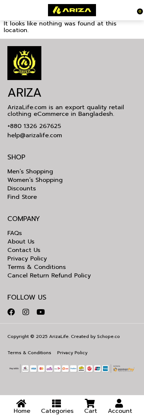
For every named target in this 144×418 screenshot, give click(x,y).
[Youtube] (40, 312)
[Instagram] (26, 312)
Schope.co (108, 336)
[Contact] (6, 10)
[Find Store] (5, 10)
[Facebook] (11, 312)
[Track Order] (136, 10)
